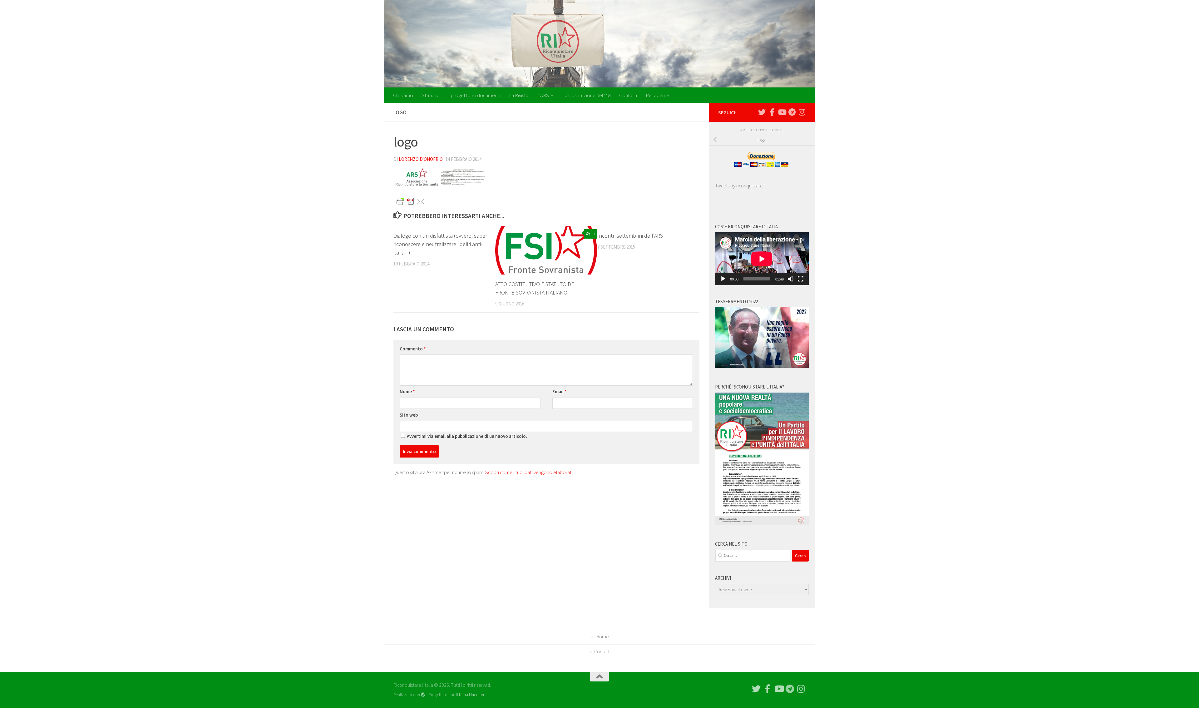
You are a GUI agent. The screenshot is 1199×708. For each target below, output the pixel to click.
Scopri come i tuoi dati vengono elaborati (529, 472)
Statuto (430, 95)
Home (602, 636)
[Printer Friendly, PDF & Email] (410, 201)
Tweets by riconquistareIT (740, 185)
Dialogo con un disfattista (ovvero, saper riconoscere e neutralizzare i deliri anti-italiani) (440, 244)
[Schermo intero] (800, 279)
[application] (762, 258)
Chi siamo (403, 95)
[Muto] (790, 279)
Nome (407, 391)
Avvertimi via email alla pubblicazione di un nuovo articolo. (467, 436)
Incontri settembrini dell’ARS (630, 235)
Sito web (409, 415)
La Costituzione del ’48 (586, 95)
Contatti (628, 95)
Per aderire (657, 95)
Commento (413, 349)
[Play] (723, 279)
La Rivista (518, 95)
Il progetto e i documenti (473, 95)
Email (559, 391)
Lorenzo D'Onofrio (421, 159)
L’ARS (543, 95)
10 (593, 233)
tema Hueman (471, 694)
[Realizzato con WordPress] (423, 694)
